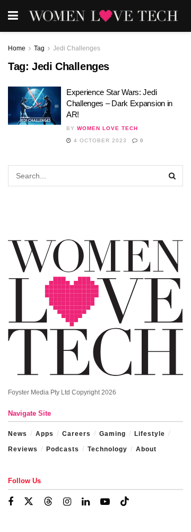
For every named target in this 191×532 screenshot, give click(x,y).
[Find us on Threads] (48, 501)
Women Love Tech (107, 128)
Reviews (23, 449)
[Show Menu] (13, 16)
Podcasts (62, 449)
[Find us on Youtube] (105, 502)
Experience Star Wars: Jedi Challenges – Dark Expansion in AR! (119, 103)
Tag (39, 48)
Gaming (112, 433)
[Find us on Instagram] (67, 502)
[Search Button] (172, 175)
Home (16, 48)
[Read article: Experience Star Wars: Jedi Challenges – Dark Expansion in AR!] (34, 106)
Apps (45, 433)
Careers (76, 433)
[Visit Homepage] (103, 16)
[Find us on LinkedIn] (86, 502)
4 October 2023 (99, 140)
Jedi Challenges (76, 48)
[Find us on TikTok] (124, 501)
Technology (107, 449)
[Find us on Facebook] (10, 502)
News (17, 433)
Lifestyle (149, 433)
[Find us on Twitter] (28, 501)
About (146, 449)
